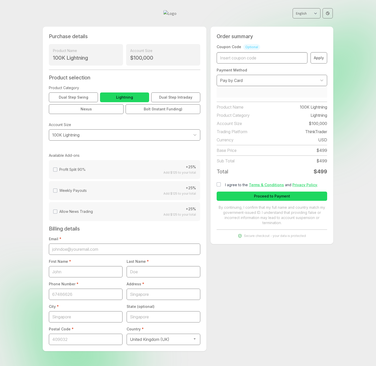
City (54, 306)
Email (55, 239)
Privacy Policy (304, 185)
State (140, 306)
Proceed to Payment (272, 196)
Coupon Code (237, 47)
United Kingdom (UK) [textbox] (149, 339)
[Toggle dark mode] (328, 13)
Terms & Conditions (266, 185)
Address (135, 284)
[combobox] (163, 339)
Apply (319, 58)
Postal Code (61, 329)
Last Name (138, 261)
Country (135, 329)
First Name (60, 261)
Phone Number (64, 284)
